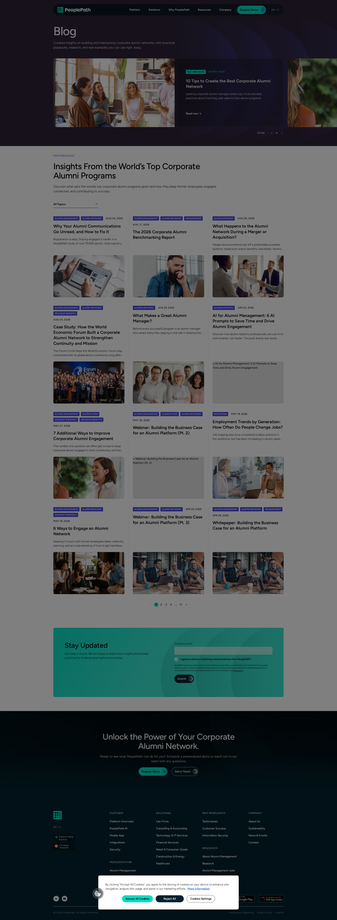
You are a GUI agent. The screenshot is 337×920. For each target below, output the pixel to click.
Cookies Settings (200, 898)
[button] (97, 893)
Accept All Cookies (137, 898)
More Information (198, 888)
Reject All (170, 898)
